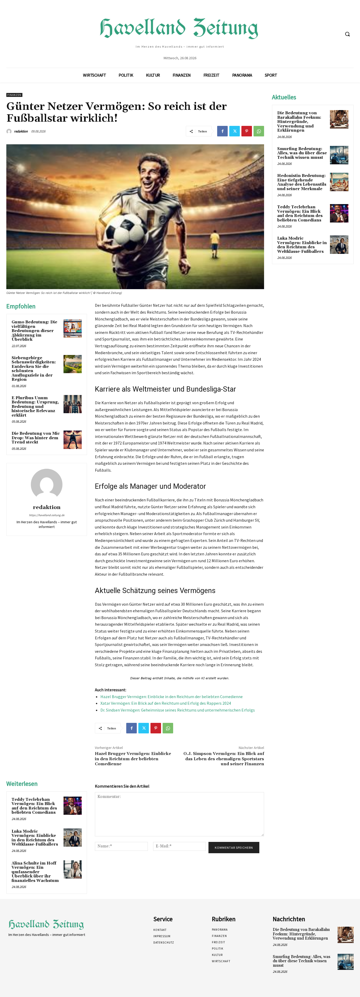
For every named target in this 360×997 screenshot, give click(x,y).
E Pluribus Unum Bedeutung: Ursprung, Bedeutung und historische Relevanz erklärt (35, 407)
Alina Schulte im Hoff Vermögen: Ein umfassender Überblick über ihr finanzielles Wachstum (35, 872)
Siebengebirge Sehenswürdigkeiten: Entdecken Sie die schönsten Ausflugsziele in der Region (34, 369)
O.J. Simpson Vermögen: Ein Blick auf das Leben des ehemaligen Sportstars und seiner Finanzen (223, 758)
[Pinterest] (246, 131)
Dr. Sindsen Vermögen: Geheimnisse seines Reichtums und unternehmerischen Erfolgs (177, 710)
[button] (347, 34)
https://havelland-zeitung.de (46, 515)
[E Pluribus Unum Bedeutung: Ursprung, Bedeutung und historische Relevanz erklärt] (73, 404)
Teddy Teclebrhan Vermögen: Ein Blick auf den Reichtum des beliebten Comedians (34, 806)
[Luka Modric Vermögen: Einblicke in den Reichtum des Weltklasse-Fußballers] (73, 837)
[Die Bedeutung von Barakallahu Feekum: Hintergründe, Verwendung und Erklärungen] (339, 119)
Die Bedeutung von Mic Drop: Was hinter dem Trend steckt (36, 438)
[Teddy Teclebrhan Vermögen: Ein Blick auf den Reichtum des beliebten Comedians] (73, 806)
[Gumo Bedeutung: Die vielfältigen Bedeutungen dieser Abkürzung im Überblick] (73, 328)
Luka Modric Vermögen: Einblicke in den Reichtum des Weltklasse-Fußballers (35, 838)
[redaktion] (9, 131)
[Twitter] (234, 131)
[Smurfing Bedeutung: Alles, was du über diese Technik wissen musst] (339, 155)
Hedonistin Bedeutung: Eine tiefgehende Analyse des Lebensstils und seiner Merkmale (301, 182)
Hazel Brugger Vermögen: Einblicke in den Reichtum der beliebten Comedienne (171, 696)
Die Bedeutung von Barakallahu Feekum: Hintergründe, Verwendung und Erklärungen (299, 122)
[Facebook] (222, 131)
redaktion (21, 131)
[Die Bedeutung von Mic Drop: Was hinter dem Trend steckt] (73, 440)
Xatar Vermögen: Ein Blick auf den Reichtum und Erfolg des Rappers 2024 (165, 703)
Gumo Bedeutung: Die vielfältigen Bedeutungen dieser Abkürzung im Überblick (34, 331)
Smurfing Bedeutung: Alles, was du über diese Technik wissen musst (302, 153)
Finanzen (14, 95)
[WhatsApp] (259, 131)
